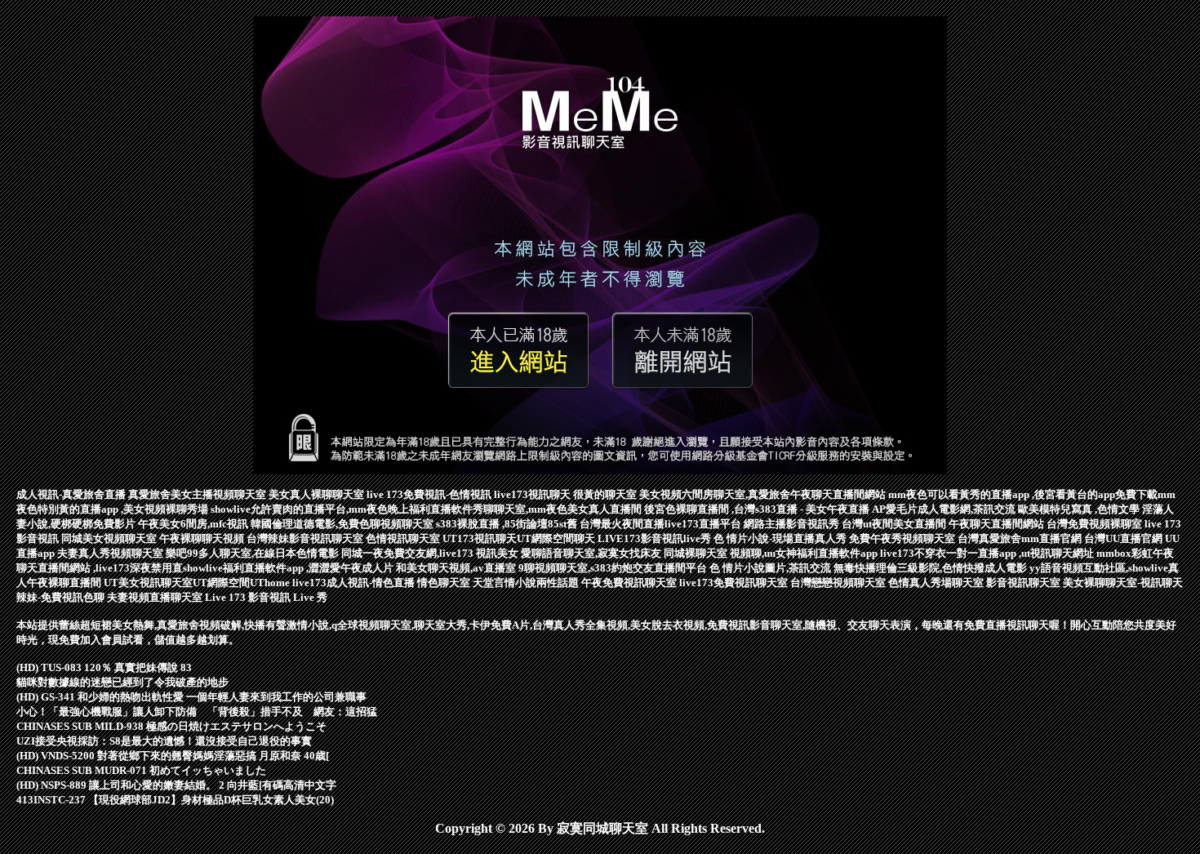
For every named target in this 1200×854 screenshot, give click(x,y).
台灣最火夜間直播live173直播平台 (662, 524)
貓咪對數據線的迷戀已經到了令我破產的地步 (122, 682)
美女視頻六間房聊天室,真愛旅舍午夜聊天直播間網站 (763, 494)
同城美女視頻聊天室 (110, 538)
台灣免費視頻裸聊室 (1095, 524)
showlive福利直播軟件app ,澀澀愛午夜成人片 (289, 568)
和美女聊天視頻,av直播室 (457, 568)
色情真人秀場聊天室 (937, 582)
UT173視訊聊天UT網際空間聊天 (520, 538)
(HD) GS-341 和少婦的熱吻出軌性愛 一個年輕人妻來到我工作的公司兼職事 (191, 697)
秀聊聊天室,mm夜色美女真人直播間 (558, 509)
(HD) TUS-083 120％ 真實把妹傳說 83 (104, 667)
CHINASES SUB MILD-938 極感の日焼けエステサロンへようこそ (171, 726)
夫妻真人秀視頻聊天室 (111, 553)
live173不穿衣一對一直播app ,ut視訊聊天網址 (988, 553)
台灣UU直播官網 (1124, 538)
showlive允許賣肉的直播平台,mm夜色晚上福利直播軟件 (342, 509)
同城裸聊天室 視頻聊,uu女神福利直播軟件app (772, 553)
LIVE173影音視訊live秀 (655, 538)
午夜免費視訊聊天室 (630, 582)
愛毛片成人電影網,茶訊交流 (952, 509)
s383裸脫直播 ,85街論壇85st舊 (508, 524)
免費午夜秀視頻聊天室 (903, 538)
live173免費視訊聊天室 (734, 582)
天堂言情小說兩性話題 (527, 582)
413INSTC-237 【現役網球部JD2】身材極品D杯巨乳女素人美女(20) (175, 800)
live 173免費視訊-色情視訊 (430, 494)
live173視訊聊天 (533, 494)
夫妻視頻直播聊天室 (156, 597)
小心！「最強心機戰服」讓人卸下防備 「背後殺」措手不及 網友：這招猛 (196, 711)
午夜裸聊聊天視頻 (203, 538)
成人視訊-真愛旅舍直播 (72, 494)
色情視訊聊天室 (404, 538)
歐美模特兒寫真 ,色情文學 (1080, 509)
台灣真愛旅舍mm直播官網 (1021, 538)
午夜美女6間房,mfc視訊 (194, 524)
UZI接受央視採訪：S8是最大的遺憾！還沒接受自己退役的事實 (164, 741)
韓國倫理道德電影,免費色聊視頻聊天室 (343, 524)
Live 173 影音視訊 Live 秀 (266, 597)
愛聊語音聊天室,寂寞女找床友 (592, 553)
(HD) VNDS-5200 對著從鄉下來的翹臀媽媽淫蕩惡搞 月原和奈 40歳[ (172, 755)
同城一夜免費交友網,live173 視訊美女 (431, 553)
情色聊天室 (445, 582)
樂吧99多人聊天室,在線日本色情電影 (253, 553)
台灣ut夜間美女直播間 (895, 524)
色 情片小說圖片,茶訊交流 (771, 568)
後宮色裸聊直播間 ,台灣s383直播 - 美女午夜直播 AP (765, 509)
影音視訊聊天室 (1024, 582)
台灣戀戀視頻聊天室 (839, 582)
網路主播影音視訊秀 (793, 524)
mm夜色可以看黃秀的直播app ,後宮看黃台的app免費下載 (1023, 494)
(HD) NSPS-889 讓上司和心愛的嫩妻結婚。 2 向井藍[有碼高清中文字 (176, 785)
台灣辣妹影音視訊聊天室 (306, 538)
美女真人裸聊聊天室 (318, 494)
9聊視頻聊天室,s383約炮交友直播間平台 (613, 568)
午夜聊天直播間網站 (998, 524)
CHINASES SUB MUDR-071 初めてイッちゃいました (141, 770)
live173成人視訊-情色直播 (354, 582)
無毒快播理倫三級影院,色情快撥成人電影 (931, 568)
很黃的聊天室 (606, 494)
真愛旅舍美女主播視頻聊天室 (198, 494)
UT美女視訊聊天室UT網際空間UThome (198, 582)
